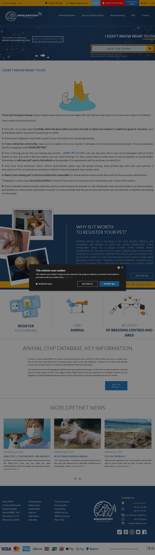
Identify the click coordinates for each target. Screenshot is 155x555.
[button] (44, 284)
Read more (68, 277)
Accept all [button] (109, 284)
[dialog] (77, 277)
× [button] (122, 267)
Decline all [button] (87, 284)
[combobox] (118, 267)
